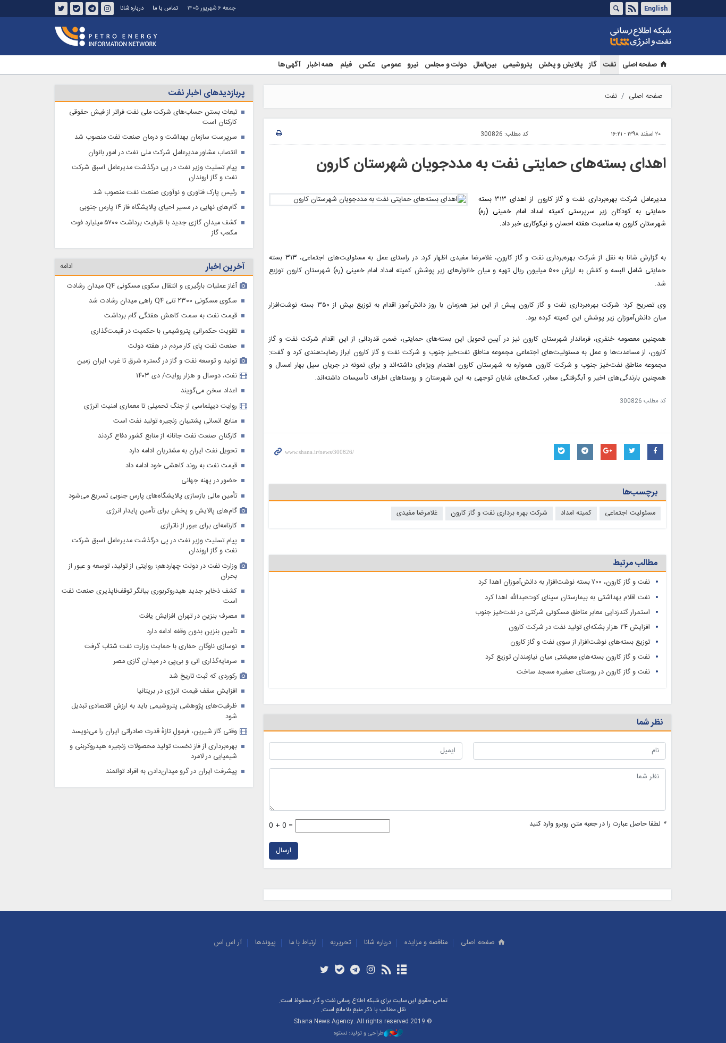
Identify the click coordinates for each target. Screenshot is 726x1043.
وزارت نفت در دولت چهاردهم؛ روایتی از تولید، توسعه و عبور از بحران (153, 571)
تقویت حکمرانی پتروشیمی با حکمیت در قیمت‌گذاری (164, 331)
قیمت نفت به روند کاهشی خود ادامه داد (181, 466)
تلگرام (92, 8)
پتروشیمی (517, 65)
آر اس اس (228, 942)
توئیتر (61, 8)
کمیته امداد (576, 513)
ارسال (283, 850)
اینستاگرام (107, 8)
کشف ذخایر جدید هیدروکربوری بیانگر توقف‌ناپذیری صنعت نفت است (149, 596)
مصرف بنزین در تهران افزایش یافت (188, 616)
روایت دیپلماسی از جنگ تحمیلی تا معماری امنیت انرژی (160, 406)
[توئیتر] (324, 971)
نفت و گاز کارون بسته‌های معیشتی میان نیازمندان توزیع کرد (567, 657)
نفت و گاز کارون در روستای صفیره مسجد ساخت (583, 672)
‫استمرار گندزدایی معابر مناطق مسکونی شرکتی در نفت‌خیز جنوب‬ (562, 613)
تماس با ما (165, 8)
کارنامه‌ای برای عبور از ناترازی (199, 526)
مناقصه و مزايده (426, 942)
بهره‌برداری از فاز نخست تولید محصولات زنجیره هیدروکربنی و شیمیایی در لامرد (153, 752)
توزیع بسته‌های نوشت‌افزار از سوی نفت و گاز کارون (580, 642)
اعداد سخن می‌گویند (209, 391)
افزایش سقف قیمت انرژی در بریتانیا (187, 691)
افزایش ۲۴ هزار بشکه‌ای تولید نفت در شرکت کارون (579, 628)
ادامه (66, 266)
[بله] (340, 971)
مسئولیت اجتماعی (630, 513)
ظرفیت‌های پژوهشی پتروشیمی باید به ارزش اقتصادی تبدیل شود (154, 711)
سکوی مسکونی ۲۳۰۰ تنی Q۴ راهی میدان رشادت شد (163, 301)
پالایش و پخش (560, 65)
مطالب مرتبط (635, 563)
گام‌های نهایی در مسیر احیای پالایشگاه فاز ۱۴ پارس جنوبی (158, 208)
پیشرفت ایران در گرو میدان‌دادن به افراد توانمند (171, 772)
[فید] (386, 971)
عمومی (391, 65)
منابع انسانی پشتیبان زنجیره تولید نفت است (175, 421)
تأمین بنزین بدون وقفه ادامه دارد (192, 632)
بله (76, 8)
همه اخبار (320, 65)
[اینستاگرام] (370, 971)
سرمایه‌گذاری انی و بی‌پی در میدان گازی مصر (175, 662)
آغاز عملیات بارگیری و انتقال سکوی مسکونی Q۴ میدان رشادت (152, 286)
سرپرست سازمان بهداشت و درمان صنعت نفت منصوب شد (155, 137)
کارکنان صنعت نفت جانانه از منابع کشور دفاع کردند (167, 436)
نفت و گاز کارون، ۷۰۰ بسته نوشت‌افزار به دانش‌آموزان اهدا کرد (564, 582)
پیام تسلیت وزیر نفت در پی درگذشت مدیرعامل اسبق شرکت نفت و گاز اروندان (154, 173)
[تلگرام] (355, 971)
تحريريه (340, 942)
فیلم (346, 65)
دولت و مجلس (446, 65)
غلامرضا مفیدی (416, 513)
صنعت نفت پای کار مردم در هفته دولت (182, 346)
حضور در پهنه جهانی (209, 481)
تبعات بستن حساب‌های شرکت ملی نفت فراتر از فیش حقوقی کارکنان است (153, 117)
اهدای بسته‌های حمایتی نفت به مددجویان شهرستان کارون (491, 164)
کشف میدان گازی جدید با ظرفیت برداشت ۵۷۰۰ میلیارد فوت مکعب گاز (154, 228)
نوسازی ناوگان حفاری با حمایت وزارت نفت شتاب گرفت (161, 647)
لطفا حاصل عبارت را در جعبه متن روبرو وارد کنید (597, 824)
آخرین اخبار (225, 267)
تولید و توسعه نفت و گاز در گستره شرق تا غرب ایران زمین (157, 361)
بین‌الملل (484, 65)
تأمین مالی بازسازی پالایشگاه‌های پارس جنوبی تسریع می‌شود (153, 496)
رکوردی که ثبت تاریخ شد (203, 676)
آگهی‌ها (289, 65)
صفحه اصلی (639, 65)
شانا (604, 36)
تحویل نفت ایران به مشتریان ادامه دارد (183, 451)
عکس (367, 65)
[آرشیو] (401, 971)
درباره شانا (131, 8)
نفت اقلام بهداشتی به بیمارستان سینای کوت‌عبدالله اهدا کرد (567, 598)
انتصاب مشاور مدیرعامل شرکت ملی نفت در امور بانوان (162, 153)
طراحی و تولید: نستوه (359, 1033)
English (656, 8)
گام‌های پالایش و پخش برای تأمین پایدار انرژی (171, 511)
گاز (593, 65)
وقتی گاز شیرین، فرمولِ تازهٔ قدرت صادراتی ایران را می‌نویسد (154, 732)
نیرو (412, 65)
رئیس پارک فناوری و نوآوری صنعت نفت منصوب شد (165, 193)
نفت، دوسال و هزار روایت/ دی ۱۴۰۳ (186, 376)
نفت (609, 65)
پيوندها (265, 942)
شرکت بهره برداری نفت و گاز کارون (499, 513)
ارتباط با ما (303, 942)
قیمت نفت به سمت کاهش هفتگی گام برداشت (170, 316)
